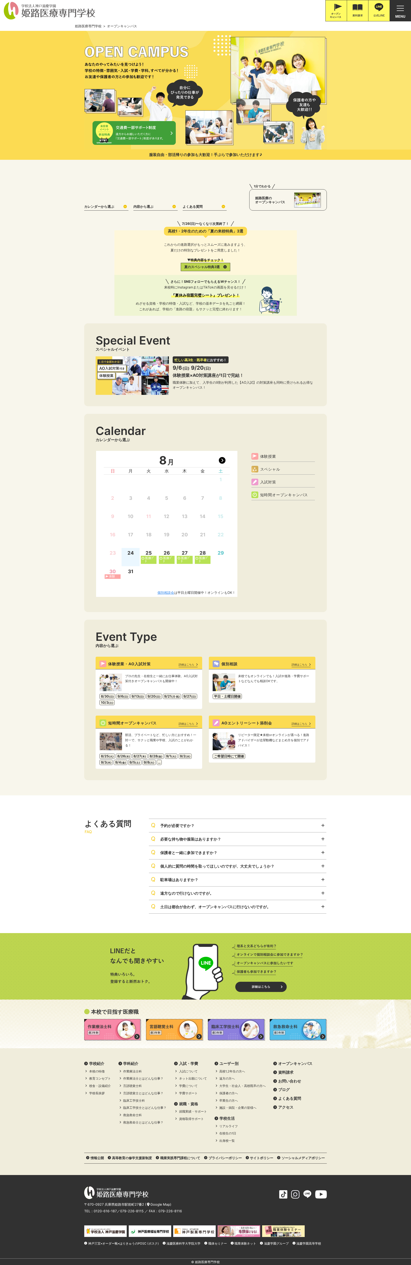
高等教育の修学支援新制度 (132, 1158)
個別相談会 (165, 592)
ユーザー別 (229, 1063)
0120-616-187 (105, 1211)
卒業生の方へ (228, 1100)
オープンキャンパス (295, 1063)
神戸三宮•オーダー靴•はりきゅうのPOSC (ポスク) (123, 1243)
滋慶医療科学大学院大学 (183, 1243)
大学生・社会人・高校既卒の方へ (242, 1086)
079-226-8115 (132, 1211)
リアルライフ (228, 1126)
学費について (188, 1086)
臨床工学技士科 (134, 1100)
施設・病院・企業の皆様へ (237, 1107)
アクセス (286, 1107)
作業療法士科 (132, 1071)
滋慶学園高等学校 (308, 1243)
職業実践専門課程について (180, 1158)
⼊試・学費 (188, 1063)
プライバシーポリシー (225, 1158)
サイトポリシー (261, 1158)
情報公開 (97, 1158)
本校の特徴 (97, 1071)
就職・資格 (188, 1103)
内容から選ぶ (143, 206)
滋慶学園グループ (276, 1243)
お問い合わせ (289, 1081)
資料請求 (286, 1072)
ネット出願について (193, 1078)
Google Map (160, 1204)
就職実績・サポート (193, 1111)
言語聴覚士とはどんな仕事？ (143, 1093)
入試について (188, 1071)
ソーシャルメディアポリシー (303, 1158)
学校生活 (227, 1118)
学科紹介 (130, 1063)
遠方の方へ (227, 1078)
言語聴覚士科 (132, 1086)
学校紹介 (96, 1063)
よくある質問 (193, 206)
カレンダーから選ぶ (99, 206)
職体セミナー (217, 1243)
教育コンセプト (100, 1078)
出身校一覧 (227, 1140)
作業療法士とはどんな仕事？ (143, 1078)
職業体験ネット (245, 1243)
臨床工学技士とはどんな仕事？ (144, 1107)
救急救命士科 (132, 1115)
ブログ (284, 1089)
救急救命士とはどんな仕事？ (143, 1122)
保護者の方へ (228, 1093)
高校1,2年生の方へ (232, 1071)
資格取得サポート (191, 1119)
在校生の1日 (227, 1133)
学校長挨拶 (97, 1093)
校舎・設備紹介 (100, 1086)
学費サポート (188, 1093)
